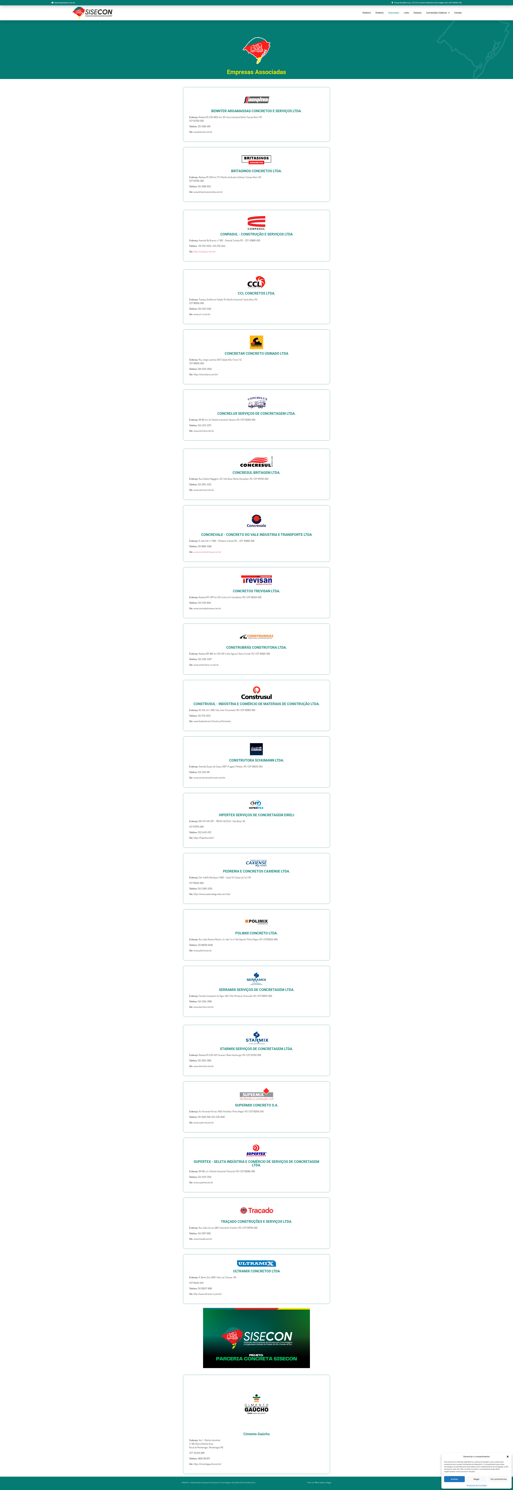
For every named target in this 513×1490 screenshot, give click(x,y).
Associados (393, 12)
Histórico (366, 12)
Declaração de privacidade (477, 1485)
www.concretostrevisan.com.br (207, 551)
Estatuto (417, 12)
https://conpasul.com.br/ (205, 251)
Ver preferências (498, 1479)
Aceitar (454, 1479)
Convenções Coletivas (436, 12)
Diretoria (380, 12)
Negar (476, 1479)
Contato (458, 12)
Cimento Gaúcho (256, 1434)
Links (406, 12)
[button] (507, 1456)
